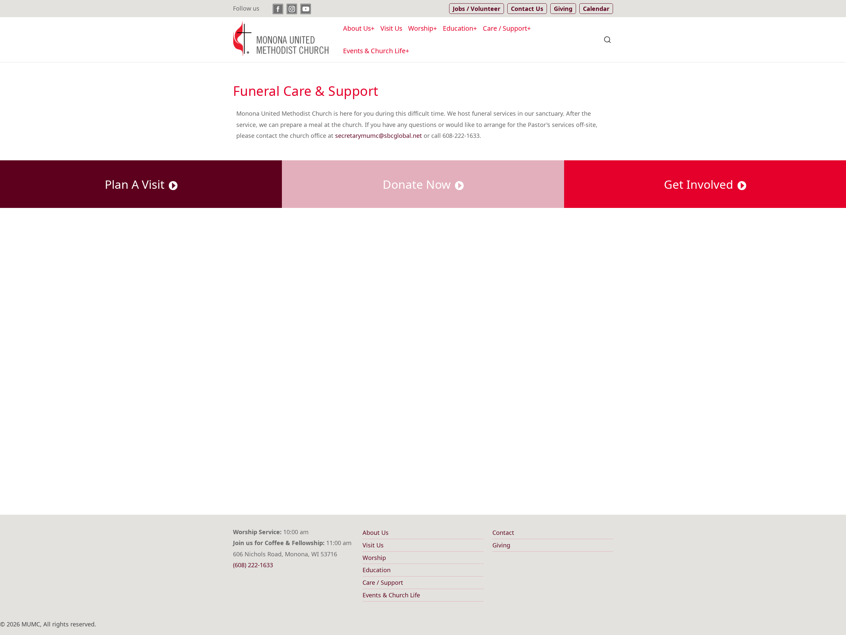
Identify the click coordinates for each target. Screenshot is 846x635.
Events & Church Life (374, 50)
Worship (420, 28)
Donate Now (418, 184)
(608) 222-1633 (253, 565)
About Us (357, 28)
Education (458, 28)
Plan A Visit (136, 184)
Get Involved (700, 184)
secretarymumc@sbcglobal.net (378, 135)
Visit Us (391, 28)
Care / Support (505, 28)
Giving (501, 545)
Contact (503, 532)
